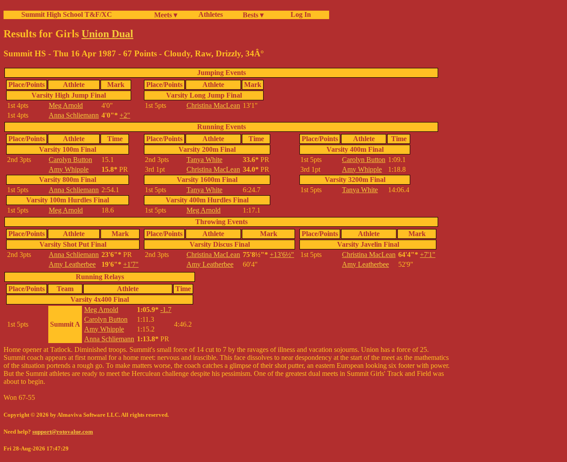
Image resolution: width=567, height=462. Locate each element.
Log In (299, 14)
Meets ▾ (165, 15)
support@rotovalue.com (62, 431)
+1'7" (131, 264)
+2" (125, 115)
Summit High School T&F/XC (66, 14)
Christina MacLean (213, 105)
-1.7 (165, 309)
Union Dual (107, 33)
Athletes (210, 14)
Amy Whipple (69, 169)
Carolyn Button (70, 159)
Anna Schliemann (74, 115)
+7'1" (427, 254)
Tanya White (204, 159)
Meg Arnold (66, 105)
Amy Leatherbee (72, 264)
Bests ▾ (253, 15)
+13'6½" (282, 254)
